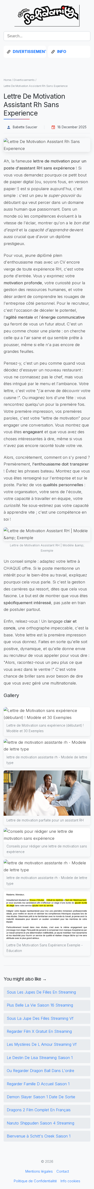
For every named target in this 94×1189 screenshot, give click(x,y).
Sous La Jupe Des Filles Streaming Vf (40, 1018)
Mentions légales (39, 1171)
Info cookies (70, 1181)
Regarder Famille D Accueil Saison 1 (38, 1083)
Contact (62, 1171)
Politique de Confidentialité (35, 1181)
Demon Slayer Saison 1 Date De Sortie (41, 1096)
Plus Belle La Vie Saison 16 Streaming (40, 1005)
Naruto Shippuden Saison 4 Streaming (40, 1123)
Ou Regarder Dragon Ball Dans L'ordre (40, 1070)
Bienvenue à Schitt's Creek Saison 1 (38, 1136)
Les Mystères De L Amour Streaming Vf (42, 1044)
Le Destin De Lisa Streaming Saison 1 (40, 1057)
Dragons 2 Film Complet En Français (39, 1109)
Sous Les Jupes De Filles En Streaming (41, 992)
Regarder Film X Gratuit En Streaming (39, 1031)
